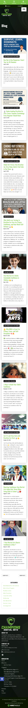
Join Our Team (7, 665)
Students (20, 6)
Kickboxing (6, 598)
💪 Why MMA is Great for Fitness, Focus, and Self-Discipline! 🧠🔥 (12, 331)
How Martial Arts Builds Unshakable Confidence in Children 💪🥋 (11, 277)
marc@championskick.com (9, 652)
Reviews (4, 688)
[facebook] (2, 655)
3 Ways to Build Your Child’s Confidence (12, 385)
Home (3, 660)
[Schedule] (14, 2)
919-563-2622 (6, 649)
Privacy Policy (17, 699)
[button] (2, 679)
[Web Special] (23, 2)
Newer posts (22, 575)
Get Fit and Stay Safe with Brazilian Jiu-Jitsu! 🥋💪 (12, 437)
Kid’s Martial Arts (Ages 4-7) (11, 669)
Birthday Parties (8, 684)
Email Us (8, 6)
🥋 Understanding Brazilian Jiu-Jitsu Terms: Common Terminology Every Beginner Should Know (14, 113)
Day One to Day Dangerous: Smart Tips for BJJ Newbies (14, 61)
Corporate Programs (9, 674)
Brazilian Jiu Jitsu (8, 216)
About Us (4, 663)
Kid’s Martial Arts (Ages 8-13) (11, 671)
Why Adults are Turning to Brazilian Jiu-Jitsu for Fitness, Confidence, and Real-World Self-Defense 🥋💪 (14, 223)
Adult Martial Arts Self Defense (11, 56)
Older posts (5, 575)
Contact (4, 693)
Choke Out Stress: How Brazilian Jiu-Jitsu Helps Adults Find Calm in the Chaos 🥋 (14, 166)
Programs (4, 667)
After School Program (9, 381)
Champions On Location (10, 686)
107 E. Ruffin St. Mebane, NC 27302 (9, 647)
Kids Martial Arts (8, 272)
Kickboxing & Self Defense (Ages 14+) (13, 676)
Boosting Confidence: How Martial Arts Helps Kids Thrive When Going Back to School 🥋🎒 (14, 489)
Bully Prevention (8, 483)
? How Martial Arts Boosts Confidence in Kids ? (12, 543)
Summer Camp (7, 603)
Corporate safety (7, 595)
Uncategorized (7, 605)
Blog (3, 690)
